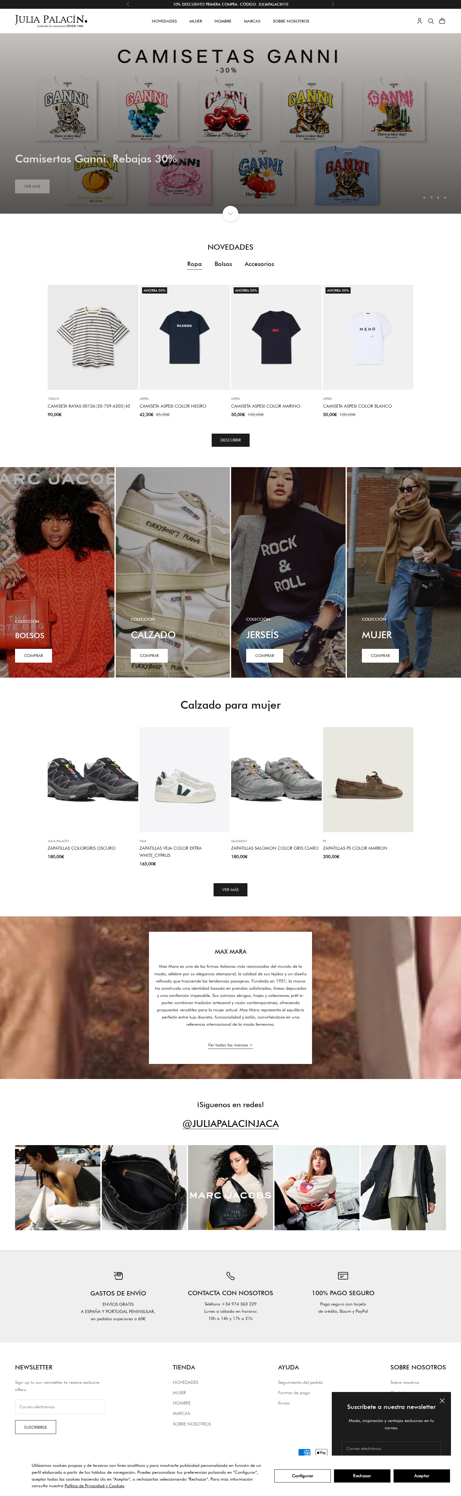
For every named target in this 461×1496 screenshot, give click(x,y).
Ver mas (32, 181)
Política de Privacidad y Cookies (94, 1485)
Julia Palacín (58, 841)
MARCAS (252, 20)
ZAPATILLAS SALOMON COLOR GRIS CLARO (275, 848)
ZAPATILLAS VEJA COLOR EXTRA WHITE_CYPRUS (171, 852)
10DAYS (53, 398)
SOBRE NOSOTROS (291, 20)
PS (324, 841)
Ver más (230, 889)
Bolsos (223, 264)
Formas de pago (294, 1392)
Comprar (33, 655)
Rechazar (362, 1475)
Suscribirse (35, 1427)
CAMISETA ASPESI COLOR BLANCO (357, 406)
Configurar (302, 1475)
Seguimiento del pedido (300, 1382)
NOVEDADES (164, 20)
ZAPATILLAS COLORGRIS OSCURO (81, 848)
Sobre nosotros (404, 1382)
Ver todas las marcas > (230, 1044)
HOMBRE (223, 20)
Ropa (194, 264)
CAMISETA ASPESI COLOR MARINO (265, 406)
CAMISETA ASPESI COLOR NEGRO (173, 406)
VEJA (143, 841)
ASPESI (144, 398)
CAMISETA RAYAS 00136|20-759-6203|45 (89, 406)
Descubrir (230, 439)
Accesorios (259, 264)
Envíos (284, 1402)
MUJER (195, 20)
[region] (230, 123)
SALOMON (239, 841)
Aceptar (421, 1475)
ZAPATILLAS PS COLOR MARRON (355, 848)
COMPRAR (149, 655)
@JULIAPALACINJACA (231, 1123)
